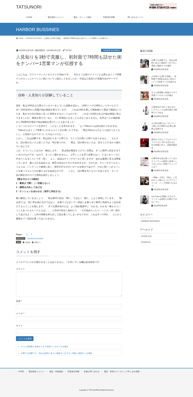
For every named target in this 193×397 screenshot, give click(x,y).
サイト (19, 326)
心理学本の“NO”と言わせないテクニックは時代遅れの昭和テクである (164, 110)
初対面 (27, 242)
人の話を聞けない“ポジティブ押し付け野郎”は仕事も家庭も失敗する (163, 126)
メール (20, 313)
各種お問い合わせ (92, 371)
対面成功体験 (73, 371)
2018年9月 (146, 242)
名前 (19, 301)
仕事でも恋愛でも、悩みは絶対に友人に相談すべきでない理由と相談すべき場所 (56, 353)
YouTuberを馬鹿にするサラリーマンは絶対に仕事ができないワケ (164, 199)
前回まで (78, 74)
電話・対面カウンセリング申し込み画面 (122, 371)
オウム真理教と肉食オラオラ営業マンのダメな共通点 (44, 346)
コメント (20, 269)
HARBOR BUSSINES (111, 50)
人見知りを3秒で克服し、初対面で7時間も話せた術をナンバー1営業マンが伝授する (163, 79)
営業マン (37, 242)
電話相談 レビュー (37, 371)
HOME (21, 371)
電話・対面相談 (56, 371)
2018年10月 (146, 236)
